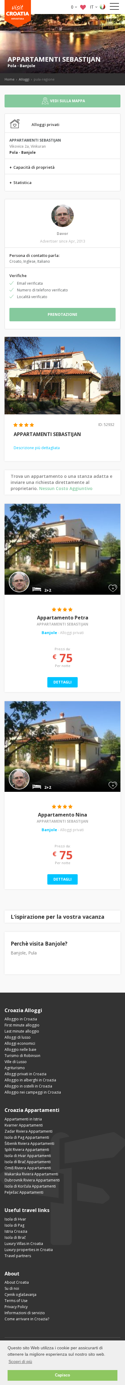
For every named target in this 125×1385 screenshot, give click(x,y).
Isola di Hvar (15, 1219)
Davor (62, 233)
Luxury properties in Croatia (29, 1249)
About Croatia (17, 1282)
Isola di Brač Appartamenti (28, 1161)
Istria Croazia (16, 1231)
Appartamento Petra (62, 617)
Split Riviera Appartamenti (27, 1149)
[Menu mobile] (114, 7)
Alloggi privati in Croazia (25, 1074)
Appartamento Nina (62, 814)
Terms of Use (16, 1300)
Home (10, 79)
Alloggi (24, 79)
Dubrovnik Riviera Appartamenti (32, 1180)
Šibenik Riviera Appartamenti (29, 1143)
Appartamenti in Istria (23, 1119)
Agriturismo (15, 1067)
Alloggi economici (20, 1043)
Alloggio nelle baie (20, 1049)
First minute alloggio (22, 1025)
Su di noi (12, 1288)
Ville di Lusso (16, 1061)
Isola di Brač (15, 1237)
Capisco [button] (62, 1375)
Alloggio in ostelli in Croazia (28, 1086)
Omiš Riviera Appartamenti (28, 1167)
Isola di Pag (14, 1225)
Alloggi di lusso (18, 1037)
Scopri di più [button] (20, 1361)
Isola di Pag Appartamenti (27, 1137)
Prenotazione (62, 314)
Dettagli (62, 682)
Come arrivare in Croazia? (27, 1319)
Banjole (27, 65)
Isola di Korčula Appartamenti (30, 1186)
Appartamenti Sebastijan (62, 624)
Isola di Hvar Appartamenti (28, 1155)
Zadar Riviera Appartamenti (28, 1131)
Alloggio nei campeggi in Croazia (33, 1092)
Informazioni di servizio (25, 1312)
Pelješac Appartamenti (24, 1192)
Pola (12, 65)
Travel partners (18, 1255)
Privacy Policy (16, 1306)
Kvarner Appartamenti (24, 1125)
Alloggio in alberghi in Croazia (30, 1080)
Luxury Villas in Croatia (24, 1243)
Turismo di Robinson (22, 1055)
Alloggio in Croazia (21, 1019)
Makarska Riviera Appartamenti (31, 1174)
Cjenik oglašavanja (20, 1294)
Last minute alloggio (22, 1031)
